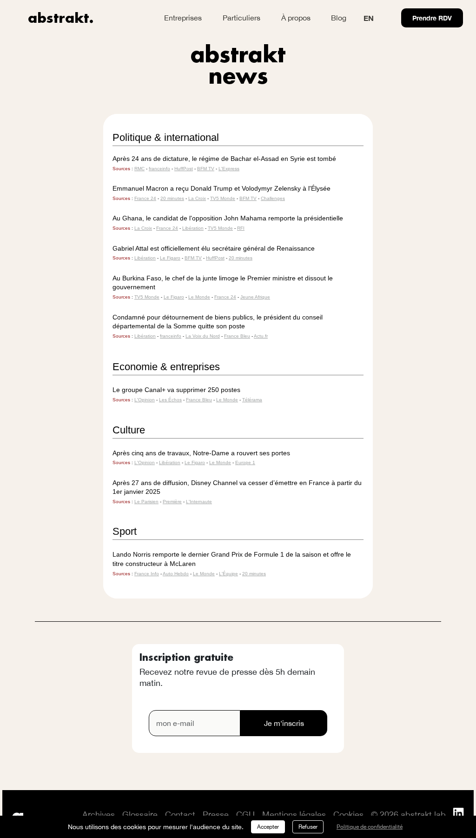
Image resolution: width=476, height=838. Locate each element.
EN (369, 17)
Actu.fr (261, 336)
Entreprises (183, 17)
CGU (245, 814)
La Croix (197, 198)
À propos (296, 17)
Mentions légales (294, 814)
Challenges (273, 198)
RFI (241, 228)
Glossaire (140, 814)
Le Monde (199, 296)
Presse (216, 814)
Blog (338, 17)
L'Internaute (199, 501)
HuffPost (183, 168)
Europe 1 (245, 462)
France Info (146, 573)
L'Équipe (228, 573)
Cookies (348, 814)
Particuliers (241, 17)
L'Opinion (144, 399)
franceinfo (159, 168)
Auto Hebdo (176, 573)
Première (172, 501)
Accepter (268, 827)
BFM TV (205, 168)
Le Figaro (170, 257)
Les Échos (170, 399)
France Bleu (237, 336)
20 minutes (172, 198)
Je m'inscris (284, 723)
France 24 (145, 198)
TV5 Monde (222, 198)
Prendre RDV (432, 18)
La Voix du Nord (202, 336)
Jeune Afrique (255, 296)
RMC (139, 168)
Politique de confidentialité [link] (370, 827)
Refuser (307, 827)
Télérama (252, 399)
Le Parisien (146, 501)
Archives (98, 814)
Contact (180, 814)
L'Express (228, 168)
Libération (193, 228)
